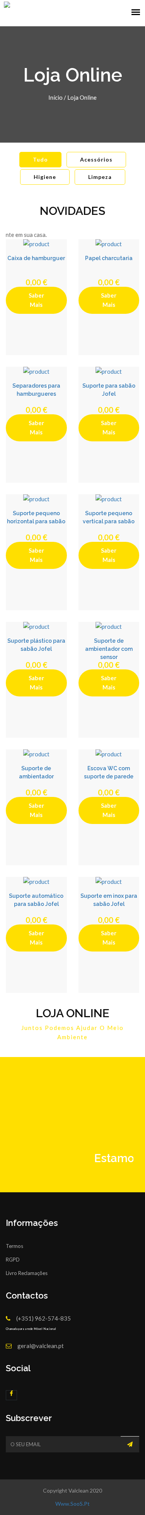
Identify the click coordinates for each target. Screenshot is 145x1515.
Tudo (40, 159)
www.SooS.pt (72, 1503)
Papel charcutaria (109, 258)
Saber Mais (36, 300)
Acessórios (96, 159)
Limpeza (100, 177)
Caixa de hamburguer (36, 258)
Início (55, 97)
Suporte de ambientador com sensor (109, 649)
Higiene (45, 177)
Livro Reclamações (27, 1273)
